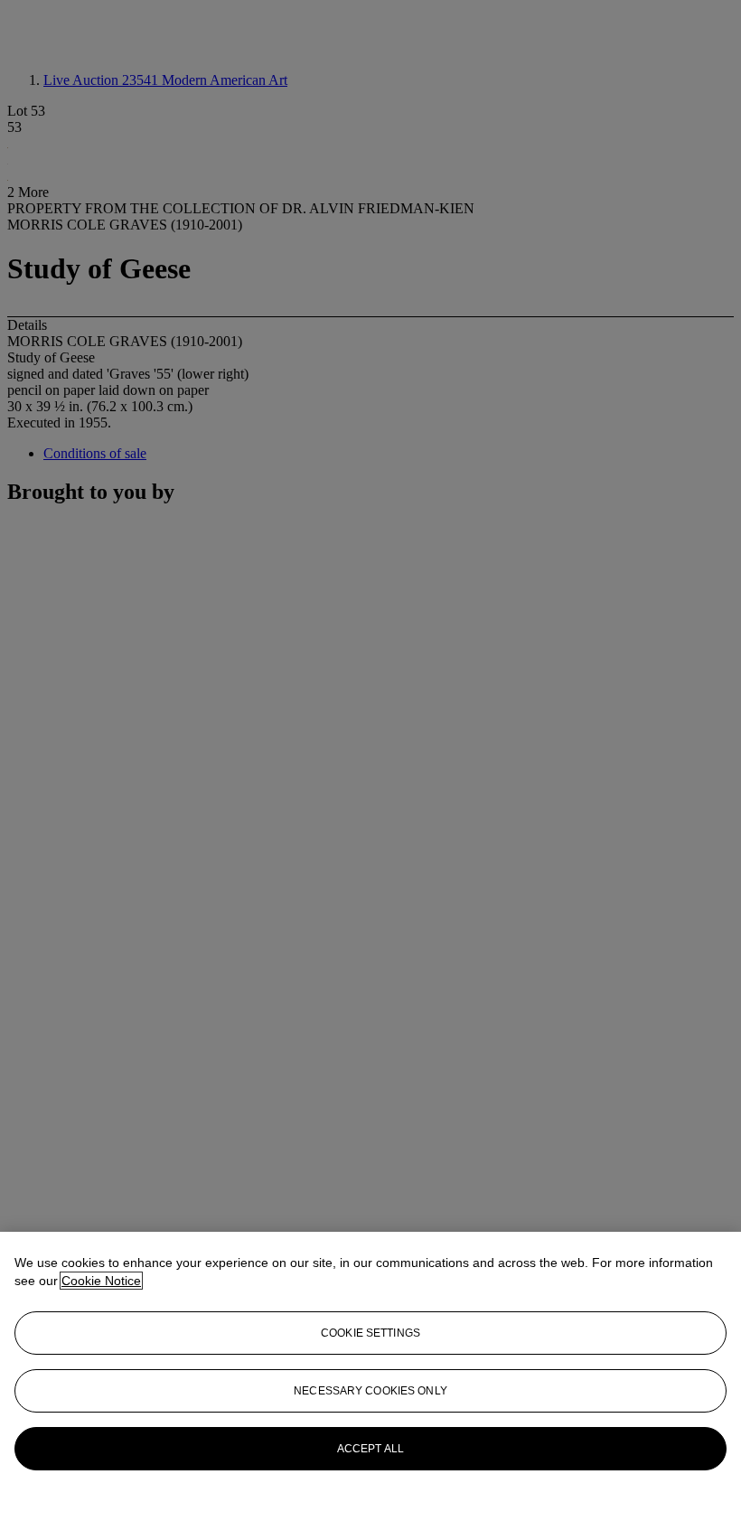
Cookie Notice (101, 1280)
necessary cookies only (370, 1391)
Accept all (370, 1448)
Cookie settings (370, 1333)
